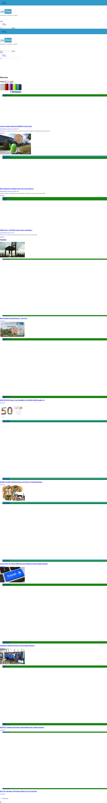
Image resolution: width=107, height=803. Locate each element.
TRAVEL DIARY (6, 259)
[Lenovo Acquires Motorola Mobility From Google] (11, 92)
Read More (2, 133)
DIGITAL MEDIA (6, 156)
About (3, 2)
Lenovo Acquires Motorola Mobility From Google (16, 126)
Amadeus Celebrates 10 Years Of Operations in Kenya (17, 645)
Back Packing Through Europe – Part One (13, 318)
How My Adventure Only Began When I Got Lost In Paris (18, 791)
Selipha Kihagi (3, 128)
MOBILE (4, 95)
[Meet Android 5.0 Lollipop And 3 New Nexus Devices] (15, 154)
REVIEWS (4, 199)
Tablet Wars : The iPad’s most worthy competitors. (16, 230)
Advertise (4, 3)
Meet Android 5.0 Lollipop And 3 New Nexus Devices (17, 188)
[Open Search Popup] (0, 50)
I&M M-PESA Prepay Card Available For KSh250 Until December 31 (22, 400)
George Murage (3, 232)
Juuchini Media (5, 798)
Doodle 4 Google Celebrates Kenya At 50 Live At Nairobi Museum (21, 482)
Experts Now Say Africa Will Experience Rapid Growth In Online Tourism (24, 564)
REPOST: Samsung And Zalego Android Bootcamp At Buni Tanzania (22, 727)
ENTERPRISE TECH (6, 94)
